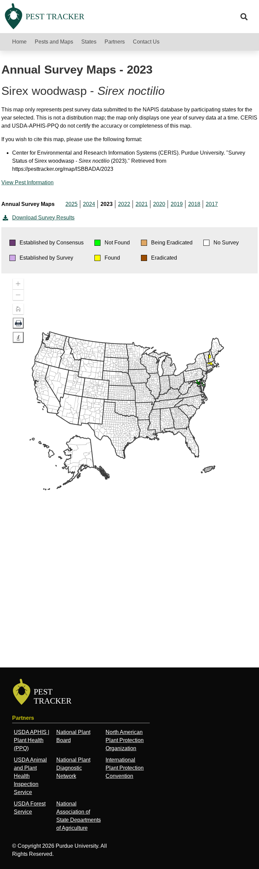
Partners (115, 42)
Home (19, 42)
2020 (159, 204)
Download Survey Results (43, 217)
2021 (142, 204)
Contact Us (146, 42)
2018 (194, 204)
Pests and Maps (54, 42)
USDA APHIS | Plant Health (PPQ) (31, 740)
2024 (89, 204)
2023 (106, 204)
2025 (71, 204)
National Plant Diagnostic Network (73, 768)
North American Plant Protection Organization (125, 740)
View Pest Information (27, 182)
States (88, 42)
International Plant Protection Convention (125, 768)
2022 (124, 204)
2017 (212, 204)
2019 (177, 204)
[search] (244, 17)
